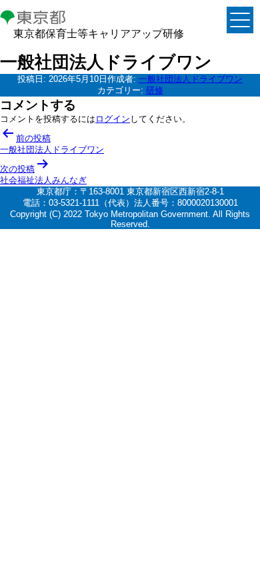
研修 (154, 90)
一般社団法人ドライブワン (191, 79)
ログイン (112, 119)
